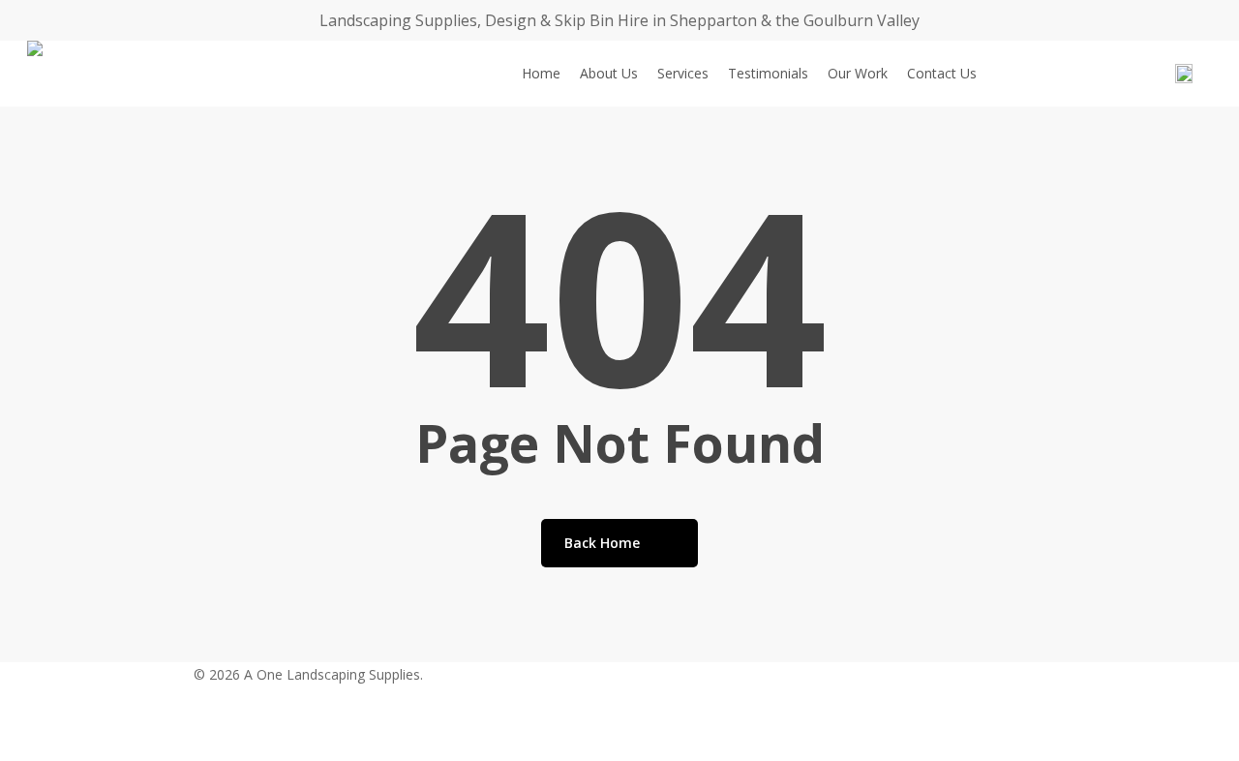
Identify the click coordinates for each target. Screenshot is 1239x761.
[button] (619, 748)
